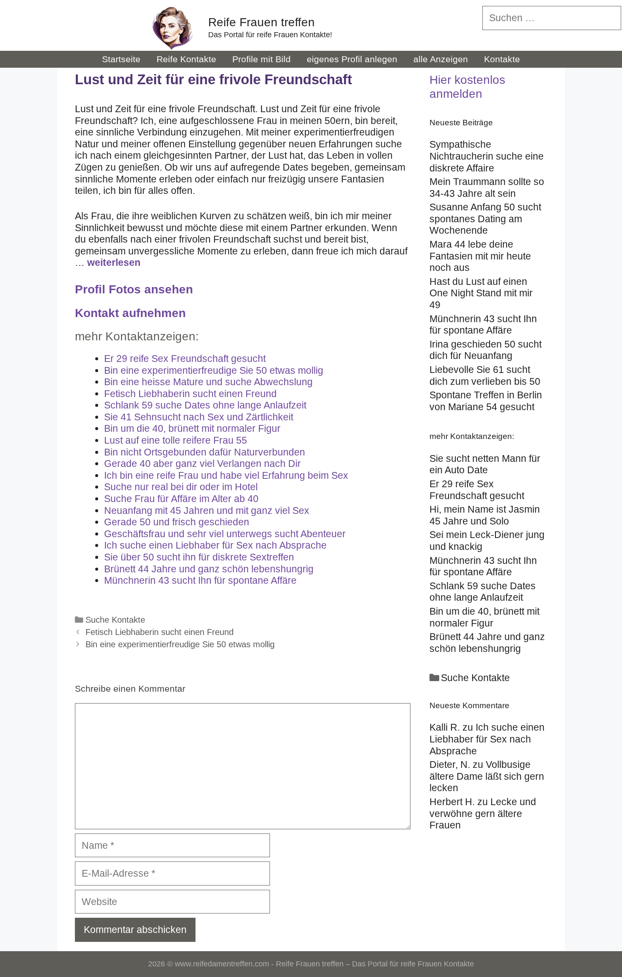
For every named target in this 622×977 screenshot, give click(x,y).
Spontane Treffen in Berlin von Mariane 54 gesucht (485, 400)
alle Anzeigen (440, 59)
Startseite (121, 59)
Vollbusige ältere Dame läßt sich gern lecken (486, 776)
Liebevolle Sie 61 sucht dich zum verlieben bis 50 (484, 375)
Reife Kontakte (186, 59)
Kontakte (502, 59)
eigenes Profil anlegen (352, 59)
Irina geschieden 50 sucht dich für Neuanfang (485, 350)
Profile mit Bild (261, 59)
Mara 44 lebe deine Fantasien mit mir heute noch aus (480, 256)
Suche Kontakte (115, 619)
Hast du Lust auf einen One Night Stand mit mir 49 (481, 293)
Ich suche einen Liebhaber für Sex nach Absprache (487, 739)
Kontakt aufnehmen (130, 313)
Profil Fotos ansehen (134, 289)
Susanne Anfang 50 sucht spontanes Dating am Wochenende (485, 218)
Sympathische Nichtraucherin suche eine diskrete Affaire (486, 156)
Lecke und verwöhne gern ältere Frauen (482, 813)
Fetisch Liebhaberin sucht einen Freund (159, 632)
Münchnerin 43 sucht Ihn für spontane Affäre (483, 324)
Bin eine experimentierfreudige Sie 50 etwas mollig (180, 644)
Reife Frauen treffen (261, 22)
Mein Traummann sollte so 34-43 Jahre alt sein (486, 187)
